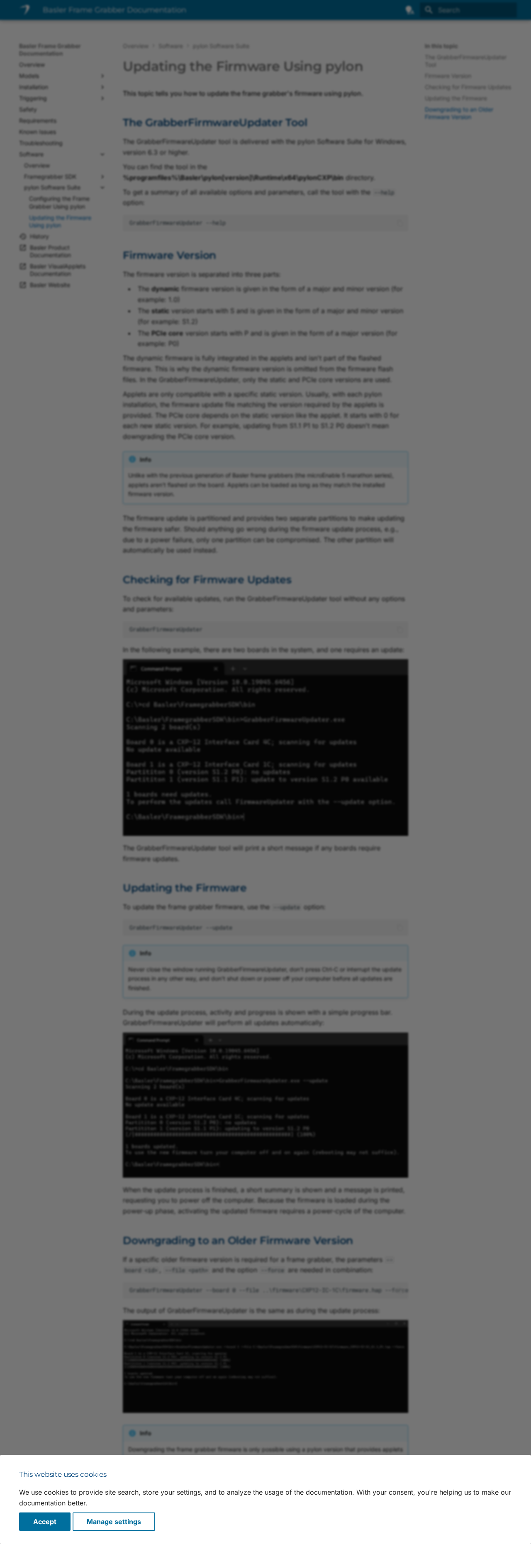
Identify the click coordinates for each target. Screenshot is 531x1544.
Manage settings (114, 1521)
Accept (44, 1521)
